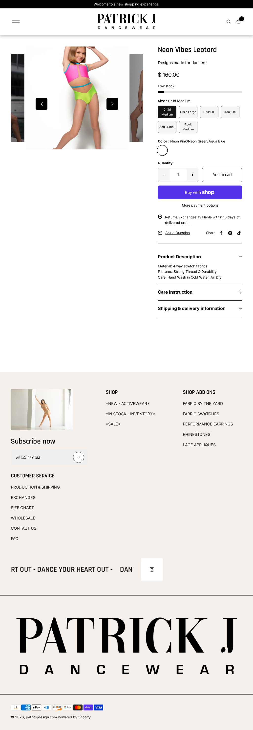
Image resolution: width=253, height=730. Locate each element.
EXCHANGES (23, 497)
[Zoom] (22, 60)
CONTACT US (23, 528)
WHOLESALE (23, 518)
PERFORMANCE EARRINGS (208, 424)
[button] (41, 104)
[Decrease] (163, 174)
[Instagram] (152, 569)
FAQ (14, 538)
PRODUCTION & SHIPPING (35, 487)
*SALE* (113, 424)
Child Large (188, 112)
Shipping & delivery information (192, 308)
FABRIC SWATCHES (201, 413)
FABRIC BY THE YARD (203, 403)
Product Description (179, 256)
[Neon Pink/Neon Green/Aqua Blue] (162, 150)
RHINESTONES (196, 434)
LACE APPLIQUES (199, 444)
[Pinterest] (239, 233)
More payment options (200, 205)
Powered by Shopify (74, 717)
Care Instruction (175, 292)
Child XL (209, 112)
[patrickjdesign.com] (126, 29)
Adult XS (230, 112)
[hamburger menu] (16, 22)
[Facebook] (221, 233)
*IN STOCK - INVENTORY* (130, 413)
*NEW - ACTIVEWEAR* (127, 403)
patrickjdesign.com (41, 717)
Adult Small (167, 127)
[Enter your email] (78, 457)
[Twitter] (230, 233)
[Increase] (192, 174)
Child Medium (167, 112)
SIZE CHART (22, 507)
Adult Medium (188, 126)
